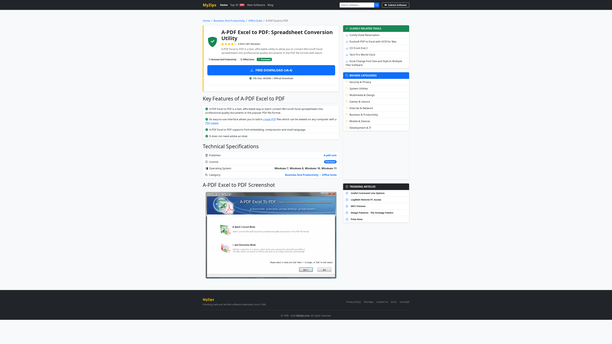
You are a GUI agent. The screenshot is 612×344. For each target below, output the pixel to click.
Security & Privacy (360, 82)
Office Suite (255, 20)
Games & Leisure (360, 101)
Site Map (368, 301)
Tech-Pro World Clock (362, 54)
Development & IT (360, 127)
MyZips (209, 4)
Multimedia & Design (362, 95)
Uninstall (404, 301)
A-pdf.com (330, 155)
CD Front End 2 (359, 48)
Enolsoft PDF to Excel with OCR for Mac (373, 41)
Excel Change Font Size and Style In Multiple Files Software (374, 63)
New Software (256, 5)
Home (224, 5)
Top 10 (237, 5)
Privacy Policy (353, 301)
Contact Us (382, 301)
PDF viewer (211, 123)
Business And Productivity (229, 20)
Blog (270, 5)
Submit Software (397, 5)
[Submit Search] (376, 5)
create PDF (269, 119)
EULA (394, 301)
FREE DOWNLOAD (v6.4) (273, 70)
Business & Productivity (364, 114)
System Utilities (359, 88)
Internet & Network (361, 108)
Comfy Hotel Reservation (364, 35)
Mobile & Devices (360, 121)
